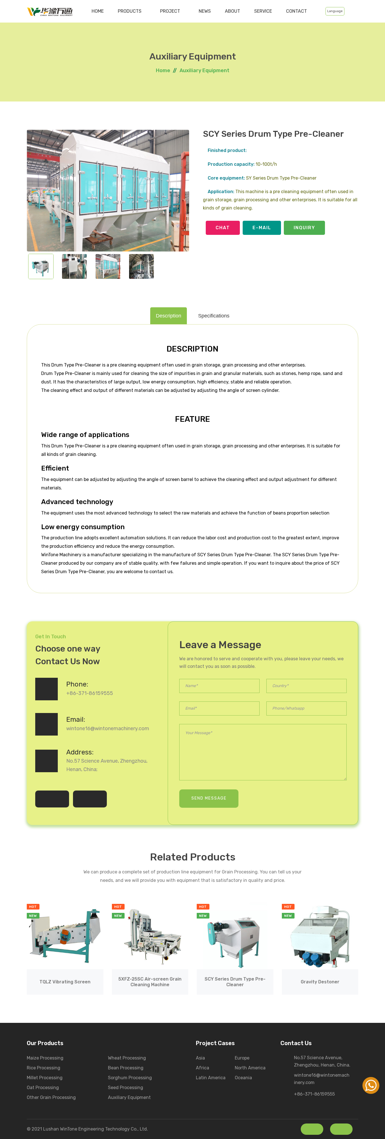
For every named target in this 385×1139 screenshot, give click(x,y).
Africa (202, 1067)
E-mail (262, 227)
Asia (200, 1058)
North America (250, 1067)
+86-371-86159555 (89, 693)
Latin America (210, 1077)
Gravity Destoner (320, 982)
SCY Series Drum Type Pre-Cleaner (235, 981)
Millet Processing (45, 1077)
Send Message (209, 798)
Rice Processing (43, 1067)
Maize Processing (45, 1058)
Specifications (213, 316)
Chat (223, 227)
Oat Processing (43, 1087)
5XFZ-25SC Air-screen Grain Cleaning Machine (150, 981)
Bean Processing (125, 1067)
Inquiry (304, 227)
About (232, 11)
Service (263, 11)
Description (168, 316)
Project (170, 11)
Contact (296, 11)
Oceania (243, 1077)
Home (98, 11)
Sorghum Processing (130, 1077)
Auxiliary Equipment (204, 70)
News (205, 11)
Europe (242, 1058)
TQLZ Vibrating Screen (64, 982)
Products (130, 11)
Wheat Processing (127, 1058)
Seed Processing (125, 1087)
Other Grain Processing (51, 1097)
